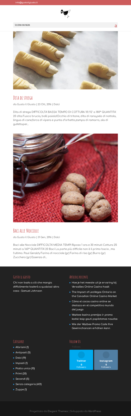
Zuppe (20, 389)
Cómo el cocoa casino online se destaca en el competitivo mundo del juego (93, 305)
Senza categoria (26, 384)
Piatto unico (23, 368)
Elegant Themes (58, 411)
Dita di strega (23, 98)
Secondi (21, 379)
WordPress (94, 411)
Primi (19, 373)
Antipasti (21, 352)
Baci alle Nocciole (26, 230)
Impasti (20, 363)
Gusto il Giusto (26, 104)
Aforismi (21, 347)
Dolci (57, 104)
